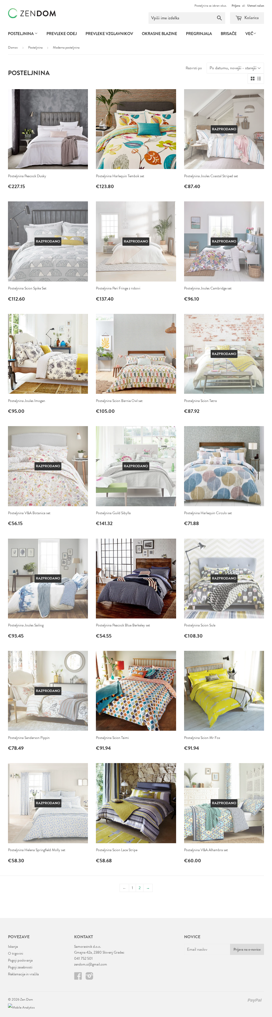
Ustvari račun (255, 5)
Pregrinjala (199, 34)
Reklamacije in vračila (23, 974)
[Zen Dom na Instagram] (90, 978)
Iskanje (13, 946)
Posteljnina (21, 34)
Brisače (229, 34)
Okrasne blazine (159, 34)
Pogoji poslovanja (20, 960)
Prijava (236, 5)
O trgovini (15, 953)
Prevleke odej (61, 34)
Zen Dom (26, 999)
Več (249, 34)
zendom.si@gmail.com (90, 964)
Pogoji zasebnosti (20, 967)
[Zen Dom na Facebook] (78, 978)
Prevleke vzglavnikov (109, 34)
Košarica (251, 18)
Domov (13, 47)
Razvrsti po (194, 68)
